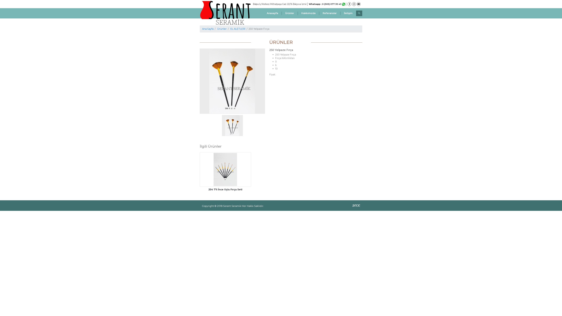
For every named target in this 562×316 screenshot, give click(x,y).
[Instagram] (354, 4)
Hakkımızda (308, 13)
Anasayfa (272, 13)
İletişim (348, 13)
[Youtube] (359, 4)
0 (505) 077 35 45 (332, 4)
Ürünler (289, 13)
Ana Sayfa (208, 29)
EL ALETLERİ (237, 29)
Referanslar (330, 13)
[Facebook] (349, 4)
